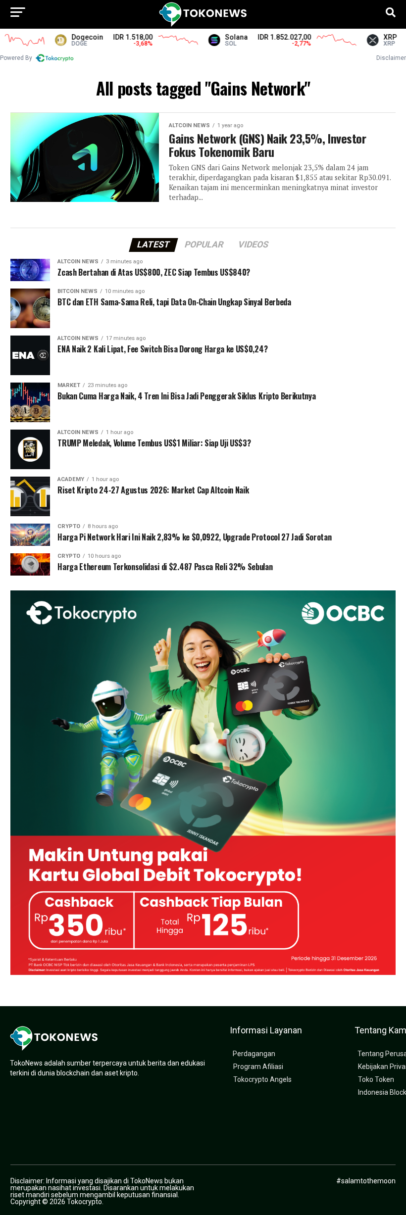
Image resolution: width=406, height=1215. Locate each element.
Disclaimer (391, 58)
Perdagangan (254, 1054)
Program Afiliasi (258, 1066)
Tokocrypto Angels (262, 1079)
